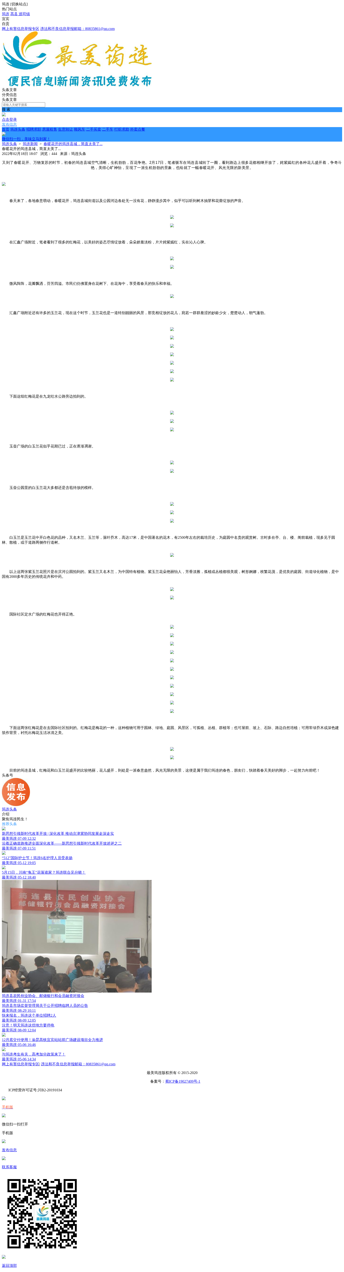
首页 (5, 129)
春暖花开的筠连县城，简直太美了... (73, 144)
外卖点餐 (73, 134)
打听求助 (121, 129)
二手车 (107, 129)
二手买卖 (93, 129)
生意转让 (65, 129)
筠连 (5, 14)
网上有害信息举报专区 (20, 29)
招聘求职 (33, 129)
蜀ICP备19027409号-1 (182, 1081)
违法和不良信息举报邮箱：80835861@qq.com (77, 29)
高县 (14, 14)
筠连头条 (17, 129)
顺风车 (79, 129)
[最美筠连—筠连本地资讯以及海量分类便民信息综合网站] (77, 85)
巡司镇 (24, 14)
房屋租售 (49, 129)
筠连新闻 (30, 144)
